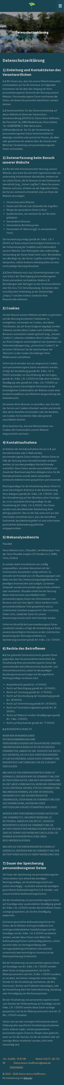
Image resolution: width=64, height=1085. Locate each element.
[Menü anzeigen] (60, 6)
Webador (28, 1078)
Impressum (16, 1067)
